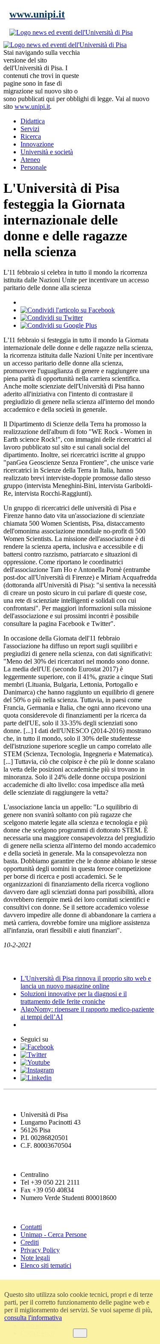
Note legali (35, 1257)
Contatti (31, 1226)
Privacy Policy (40, 1250)
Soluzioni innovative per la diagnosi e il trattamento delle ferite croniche (73, 997)
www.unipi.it (32, 106)
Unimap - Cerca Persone (53, 1234)
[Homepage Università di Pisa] (118, 70)
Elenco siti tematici (45, 1265)
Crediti (29, 1242)
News (12, 961)
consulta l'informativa (33, 1317)
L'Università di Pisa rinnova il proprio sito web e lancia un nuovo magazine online (85, 982)
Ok (80, 1333)
